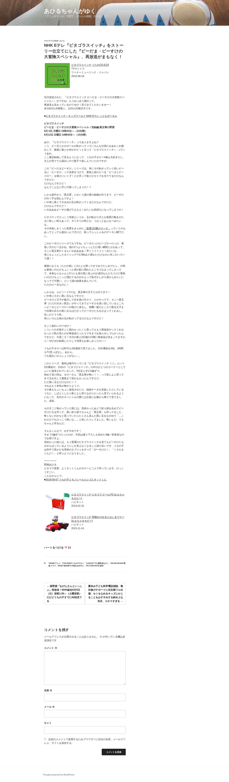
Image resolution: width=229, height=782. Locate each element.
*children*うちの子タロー (73, 563)
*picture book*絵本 (95, 566)
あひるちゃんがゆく (70, 11)
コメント (50, 648)
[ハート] (65, 547)
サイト (48, 723)
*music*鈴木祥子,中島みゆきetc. (70, 566)
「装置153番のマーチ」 (97, 228)
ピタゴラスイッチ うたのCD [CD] (90, 65)
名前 (48, 690)
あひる (62, 41)
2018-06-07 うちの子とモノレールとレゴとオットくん (76, 479)
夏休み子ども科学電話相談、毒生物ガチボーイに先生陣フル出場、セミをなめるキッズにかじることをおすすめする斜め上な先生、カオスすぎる (105, 593)
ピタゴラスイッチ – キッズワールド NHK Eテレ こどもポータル (81, 116)
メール (49, 706)
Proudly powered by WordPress (58, 774)
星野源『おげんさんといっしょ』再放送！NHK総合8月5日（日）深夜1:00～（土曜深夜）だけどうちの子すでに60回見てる (64, 593)
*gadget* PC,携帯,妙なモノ (97, 563)
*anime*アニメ (54, 563)
